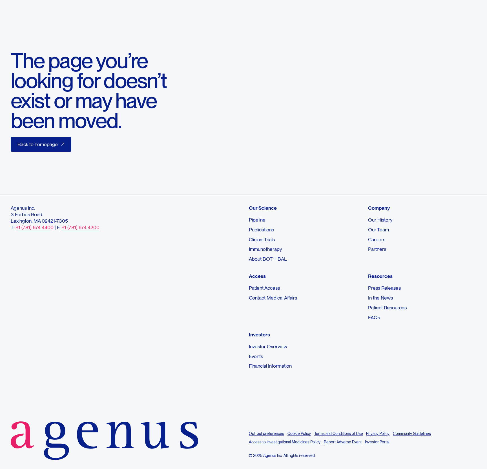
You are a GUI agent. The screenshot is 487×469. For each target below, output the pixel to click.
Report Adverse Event (343, 442)
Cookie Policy (299, 433)
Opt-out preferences (266, 433)
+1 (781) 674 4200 (80, 227)
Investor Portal (377, 442)
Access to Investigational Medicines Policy (284, 442)
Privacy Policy (377, 433)
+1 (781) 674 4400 (35, 227)
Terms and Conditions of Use (338, 433)
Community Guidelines (412, 433)
